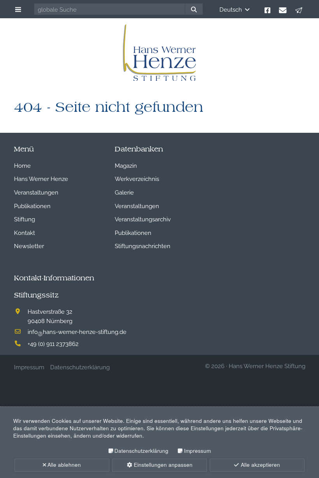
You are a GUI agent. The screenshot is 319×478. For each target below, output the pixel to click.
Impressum (197, 450)
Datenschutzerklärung (141, 450)
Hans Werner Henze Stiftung (267, 365)
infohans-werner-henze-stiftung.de (77, 331)
